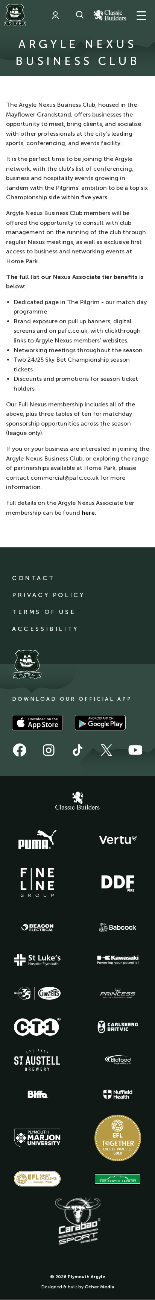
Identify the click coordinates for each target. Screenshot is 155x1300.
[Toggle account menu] (55, 15)
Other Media (99, 1286)
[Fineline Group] (37, 882)
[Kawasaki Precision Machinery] (117, 960)
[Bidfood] (117, 1060)
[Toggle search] (79, 15)
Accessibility (45, 628)
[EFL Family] (37, 1178)
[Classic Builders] (77, 801)
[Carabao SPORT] (77, 1221)
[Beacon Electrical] (37, 928)
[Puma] (37, 840)
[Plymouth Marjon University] (37, 1138)
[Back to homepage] (15, 15)
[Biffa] (37, 1094)
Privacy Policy (48, 594)
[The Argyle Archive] (117, 1179)
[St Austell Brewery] (37, 1060)
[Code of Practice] (117, 1138)
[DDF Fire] (117, 882)
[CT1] (37, 1027)
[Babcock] (117, 927)
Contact (33, 578)
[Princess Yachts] (117, 993)
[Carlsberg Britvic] (117, 1027)
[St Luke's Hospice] (37, 960)
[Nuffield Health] (117, 1094)
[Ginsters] (37, 993)
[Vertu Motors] (117, 839)
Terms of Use (44, 611)
